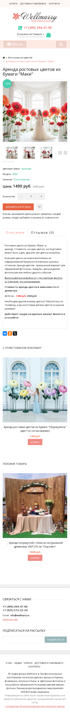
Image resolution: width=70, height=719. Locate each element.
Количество (9, 196)
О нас (9, 663)
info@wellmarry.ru (19, 615)
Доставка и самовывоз (33, 3)
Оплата (13, 3)
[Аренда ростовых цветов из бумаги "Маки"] (35, 111)
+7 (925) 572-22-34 (15, 610)
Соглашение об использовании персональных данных (35, 706)
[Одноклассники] (10, 333)
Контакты (54, 3)
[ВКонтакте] (5, 333)
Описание (15, 232)
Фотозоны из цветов (20, 57)
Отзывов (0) (42, 232)
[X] (15, 333)
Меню (17, 44)
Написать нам (10, 619)
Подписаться (55, 639)
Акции (18, 663)
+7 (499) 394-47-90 (38, 27)
